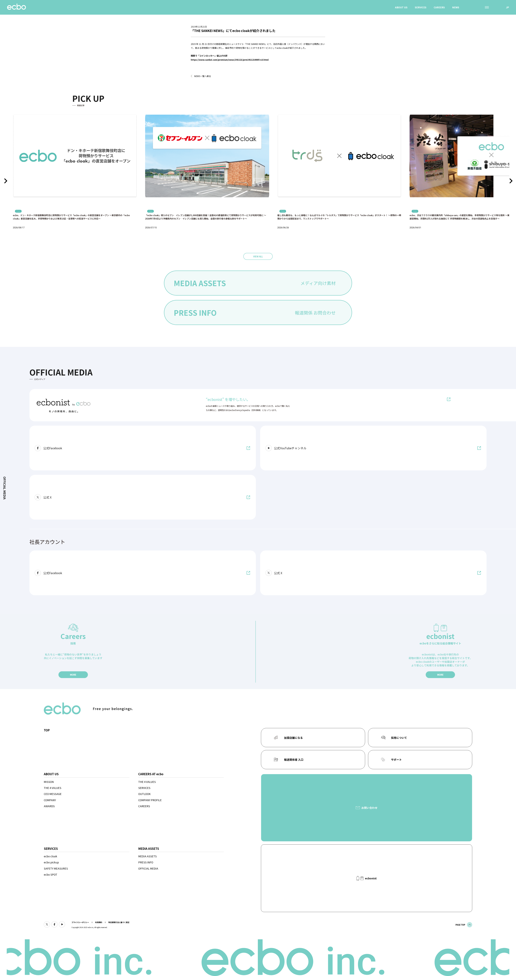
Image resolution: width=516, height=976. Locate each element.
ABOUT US (401, 7)
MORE (73, 674)
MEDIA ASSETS (147, 856)
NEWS (455, 7)
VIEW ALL (258, 256)
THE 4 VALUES (52, 788)
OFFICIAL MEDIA (148, 868)
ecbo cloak (50, 856)
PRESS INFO (145, 862)
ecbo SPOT (50, 874)
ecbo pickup (51, 862)
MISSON (49, 782)
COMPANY (50, 800)
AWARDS (49, 806)
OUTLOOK (144, 794)
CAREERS (439, 7)
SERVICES (420, 7)
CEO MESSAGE (53, 794)
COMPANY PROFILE (150, 800)
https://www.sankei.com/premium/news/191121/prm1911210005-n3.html (230, 59)
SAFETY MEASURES (56, 868)
